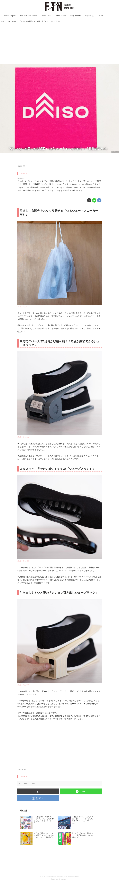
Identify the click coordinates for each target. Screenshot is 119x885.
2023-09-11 (22, 166)
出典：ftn (115, 151)
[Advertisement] (59, 43)
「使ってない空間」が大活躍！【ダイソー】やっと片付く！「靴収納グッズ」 (58, 148)
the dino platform (62, 879)
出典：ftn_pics (23, 307)
